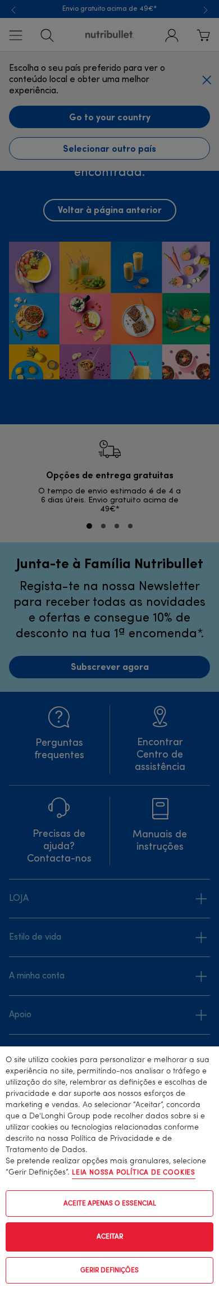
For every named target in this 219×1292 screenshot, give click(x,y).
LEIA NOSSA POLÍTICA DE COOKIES (133, 1172)
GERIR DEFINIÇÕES (109, 1270)
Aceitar (110, 1237)
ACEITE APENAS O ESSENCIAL (109, 1203)
